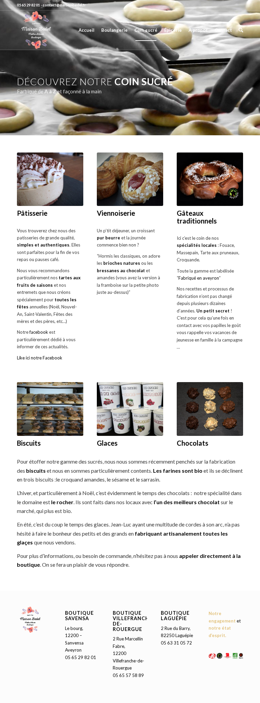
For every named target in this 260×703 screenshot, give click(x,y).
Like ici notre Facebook (40, 357)
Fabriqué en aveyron (198, 278)
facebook (38, 332)
